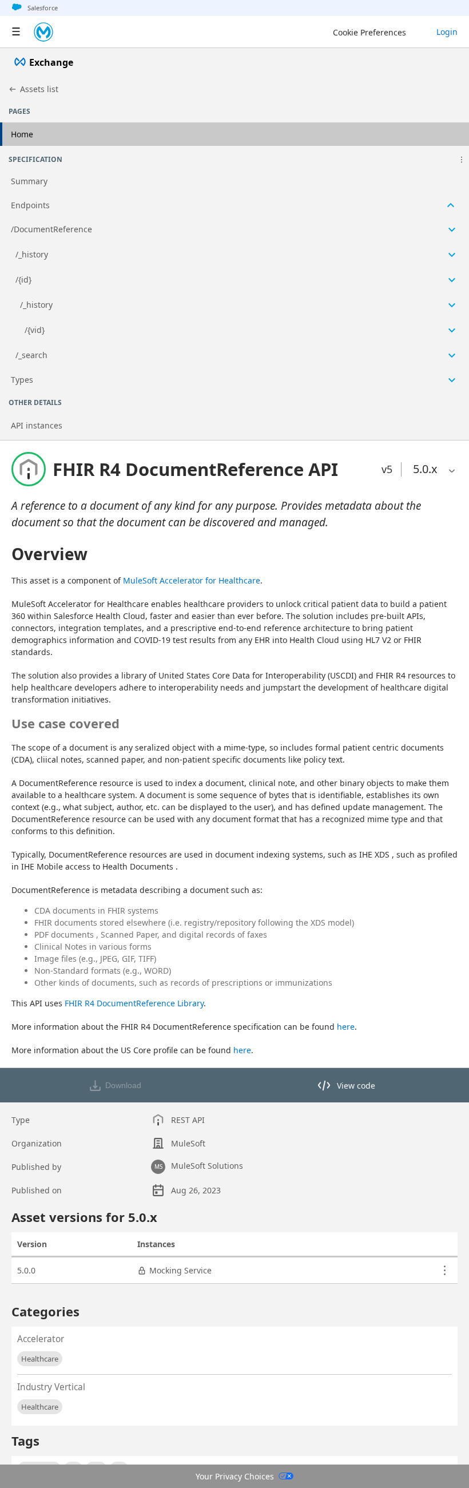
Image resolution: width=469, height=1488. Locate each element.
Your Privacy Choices (235, 1476)
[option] (425, 469)
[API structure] (234, 281)
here (346, 1026)
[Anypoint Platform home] (43, 32)
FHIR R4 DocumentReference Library (134, 1003)
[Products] (16, 32)
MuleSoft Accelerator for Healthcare (191, 580)
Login (447, 31)
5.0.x (425, 469)
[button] (461, 159)
